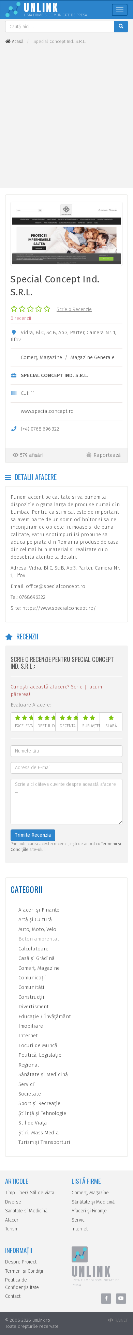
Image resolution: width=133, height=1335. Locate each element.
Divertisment (33, 1007)
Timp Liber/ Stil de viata (29, 1193)
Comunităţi (30, 987)
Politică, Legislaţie (39, 1055)
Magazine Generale (92, 357)
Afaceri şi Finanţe (38, 910)
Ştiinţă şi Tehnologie (41, 1113)
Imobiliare (30, 1026)
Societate (29, 1094)
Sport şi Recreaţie (38, 1103)
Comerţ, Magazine (41, 357)
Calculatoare (32, 949)
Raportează (107, 455)
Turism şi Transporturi (43, 1142)
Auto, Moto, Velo (36, 929)
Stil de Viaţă (32, 1123)
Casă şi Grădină (36, 958)
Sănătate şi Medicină (42, 1074)
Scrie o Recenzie (74, 309)
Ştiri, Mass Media (38, 1133)
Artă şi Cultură (34, 919)
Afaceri (12, 1220)
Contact (12, 1296)
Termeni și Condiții (24, 1271)
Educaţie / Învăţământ (44, 1016)
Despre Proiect (20, 1262)
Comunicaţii (32, 978)
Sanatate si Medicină (26, 1211)
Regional (28, 1065)
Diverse (13, 1202)
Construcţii (30, 997)
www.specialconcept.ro (47, 411)
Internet (27, 1036)
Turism (11, 1229)
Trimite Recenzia (33, 835)
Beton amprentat (38, 939)
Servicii (26, 1084)
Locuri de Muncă (37, 1045)
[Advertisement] (66, 116)
